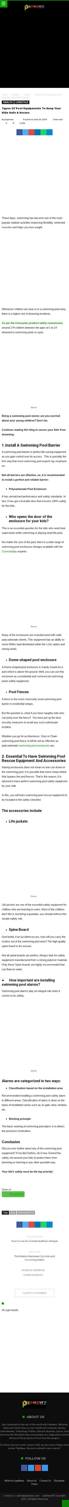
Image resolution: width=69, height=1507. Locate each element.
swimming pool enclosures (34, 745)
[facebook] (19, 132)
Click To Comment (35, 1292)
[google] (31, 132)
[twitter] (25, 132)
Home (4, 94)
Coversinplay (9, 551)
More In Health (33, 1274)
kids (13, 1212)
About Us (32, 1480)
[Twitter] (31, 1468)
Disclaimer (59, 1480)
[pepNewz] (34, 4)
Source (34, 407)
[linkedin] (37, 132)
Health (27, 94)
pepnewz (9, 119)
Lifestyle (15, 94)
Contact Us (45, 1480)
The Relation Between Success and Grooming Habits (34, 1255)
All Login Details (10, 1310)
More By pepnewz (33, 1270)
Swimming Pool (26, 1212)
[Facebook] (24, 1468)
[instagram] (45, 1468)
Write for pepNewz (14, 1480)
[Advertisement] (34, 49)
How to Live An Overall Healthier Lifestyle (34, 1238)
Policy (34, 1484)
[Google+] (38, 1468)
